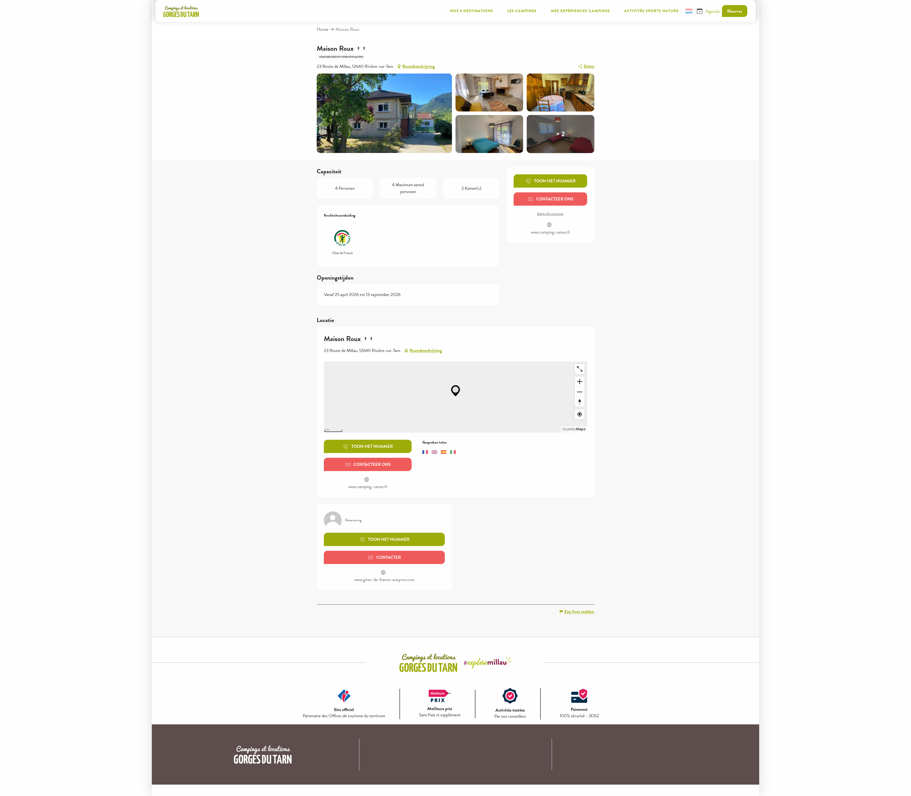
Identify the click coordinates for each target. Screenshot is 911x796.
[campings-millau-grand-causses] (181, 11)
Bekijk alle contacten (550, 214)
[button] (677, 11)
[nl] (689, 10)
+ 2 (560, 134)
